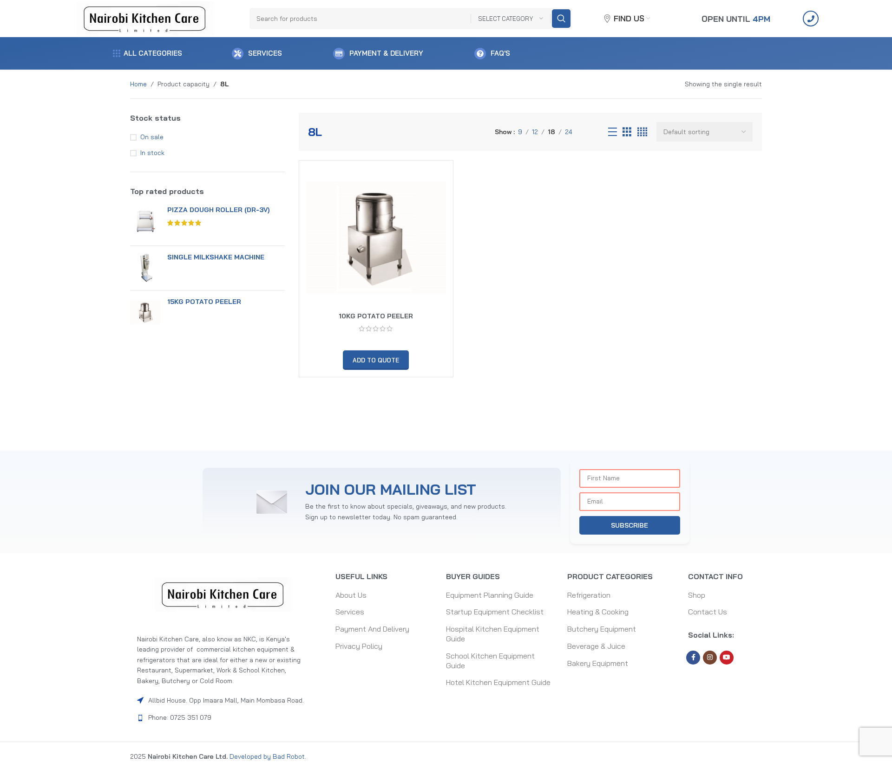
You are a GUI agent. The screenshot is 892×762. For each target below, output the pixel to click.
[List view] (612, 132)
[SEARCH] (561, 18)
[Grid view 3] (627, 132)
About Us (351, 595)
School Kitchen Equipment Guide (490, 660)
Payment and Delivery (372, 628)
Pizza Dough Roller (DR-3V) (218, 210)
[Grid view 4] (642, 132)
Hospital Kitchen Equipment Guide (492, 633)
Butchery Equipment (601, 628)
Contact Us (707, 611)
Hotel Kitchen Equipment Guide (498, 682)
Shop (696, 595)
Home (138, 84)
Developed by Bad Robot (266, 756)
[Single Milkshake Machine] (145, 268)
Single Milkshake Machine (215, 257)
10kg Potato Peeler (376, 316)
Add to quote (376, 360)
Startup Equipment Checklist (495, 611)
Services (349, 611)
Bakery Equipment (597, 663)
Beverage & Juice (596, 646)
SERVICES (265, 53)
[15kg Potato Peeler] (145, 312)
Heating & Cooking (598, 611)
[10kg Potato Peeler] (376, 237)
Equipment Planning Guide (489, 595)
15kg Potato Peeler (204, 301)
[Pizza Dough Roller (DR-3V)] (145, 222)
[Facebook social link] (693, 658)
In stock (152, 153)
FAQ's (500, 53)
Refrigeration (588, 595)
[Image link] (223, 594)
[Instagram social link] (710, 658)
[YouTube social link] (727, 658)
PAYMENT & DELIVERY (386, 53)
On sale (152, 137)
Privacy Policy (358, 646)
